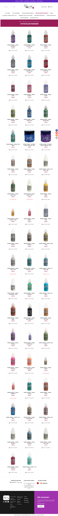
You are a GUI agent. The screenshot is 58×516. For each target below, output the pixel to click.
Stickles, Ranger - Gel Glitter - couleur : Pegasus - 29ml (45, 145)
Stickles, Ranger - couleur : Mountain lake (29, 70)
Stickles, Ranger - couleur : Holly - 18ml (13, 194)
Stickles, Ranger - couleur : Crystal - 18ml (29, 194)
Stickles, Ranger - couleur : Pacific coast (29, 120)
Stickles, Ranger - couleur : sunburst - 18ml (13, 219)
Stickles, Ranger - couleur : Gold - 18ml (46, 244)
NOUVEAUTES (26, 1)
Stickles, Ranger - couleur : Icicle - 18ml (46, 442)
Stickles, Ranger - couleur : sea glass (45, 294)
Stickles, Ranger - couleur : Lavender (13, 343)
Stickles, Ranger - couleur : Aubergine (13, 45)
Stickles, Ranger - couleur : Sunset (46, 393)
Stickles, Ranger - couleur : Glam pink (13, 368)
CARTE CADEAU (40, 1)
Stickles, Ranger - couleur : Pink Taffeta (46, 418)
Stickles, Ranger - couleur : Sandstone (29, 169)
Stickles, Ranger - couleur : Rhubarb (29, 95)
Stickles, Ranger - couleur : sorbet (13, 95)
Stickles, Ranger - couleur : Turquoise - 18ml (29, 269)
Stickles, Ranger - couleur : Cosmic (46, 95)
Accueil (25, 496)
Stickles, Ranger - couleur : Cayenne (46, 45)
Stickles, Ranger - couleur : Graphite (13, 70)
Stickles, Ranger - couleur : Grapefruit (13, 393)
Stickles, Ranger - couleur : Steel (46, 219)
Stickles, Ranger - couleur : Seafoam (13, 120)
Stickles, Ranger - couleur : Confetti (13, 244)
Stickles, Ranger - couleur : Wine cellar (46, 70)
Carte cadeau (26, 502)
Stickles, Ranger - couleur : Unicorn (46, 368)
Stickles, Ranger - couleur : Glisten (13, 169)
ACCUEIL (17, 1)
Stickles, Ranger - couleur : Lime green (46, 343)
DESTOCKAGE (33, 1)
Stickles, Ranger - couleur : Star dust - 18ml (46, 169)
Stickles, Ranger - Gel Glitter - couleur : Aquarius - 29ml (29, 145)
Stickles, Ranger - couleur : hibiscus (29, 219)
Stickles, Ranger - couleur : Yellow (46, 194)
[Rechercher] (14, 7)
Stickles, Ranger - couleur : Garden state (46, 120)
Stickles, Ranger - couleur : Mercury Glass (29, 418)
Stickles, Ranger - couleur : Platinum (29, 244)
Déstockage (26, 500)
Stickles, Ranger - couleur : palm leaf (29, 294)
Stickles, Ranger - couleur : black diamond (29, 318)
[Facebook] (57, 130)
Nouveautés (26, 498)
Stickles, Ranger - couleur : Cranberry (13, 467)
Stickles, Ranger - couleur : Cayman (29, 393)
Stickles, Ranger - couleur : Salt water (13, 145)
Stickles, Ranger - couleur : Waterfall (29, 442)
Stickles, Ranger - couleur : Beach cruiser (29, 45)
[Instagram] (57, 135)
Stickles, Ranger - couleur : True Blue (13, 418)
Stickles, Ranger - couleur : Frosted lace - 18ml (13, 294)
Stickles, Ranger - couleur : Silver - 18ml (13, 269)
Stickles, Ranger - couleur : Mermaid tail (29, 343)
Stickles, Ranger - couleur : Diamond (13, 442)
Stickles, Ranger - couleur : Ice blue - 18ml (45, 269)
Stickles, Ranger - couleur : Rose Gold (46, 318)
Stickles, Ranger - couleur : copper (13, 318)
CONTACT (21, 1)
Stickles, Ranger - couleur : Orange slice (29, 368)
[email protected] (40, 503)
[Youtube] (57, 133)
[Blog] (57, 138)
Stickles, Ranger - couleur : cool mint (29, 467)
